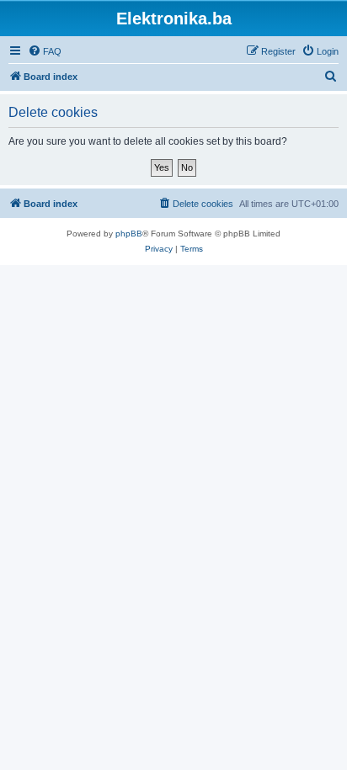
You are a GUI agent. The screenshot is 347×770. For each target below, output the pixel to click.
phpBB (128, 233)
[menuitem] (44, 51)
